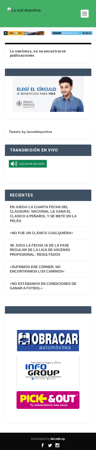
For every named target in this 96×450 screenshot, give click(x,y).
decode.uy (57, 439)
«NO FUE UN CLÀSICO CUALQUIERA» (41, 233)
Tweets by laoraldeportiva (30, 132)
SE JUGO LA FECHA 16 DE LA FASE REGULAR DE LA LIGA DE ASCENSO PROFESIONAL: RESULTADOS (40, 249)
